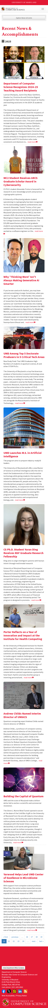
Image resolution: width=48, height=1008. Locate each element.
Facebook (3, 991)
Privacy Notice (21, 995)
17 (32, 937)
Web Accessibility (8, 995)
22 (14, 941)
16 (27, 937)
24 (23, 941)
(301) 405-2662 (17, 987)
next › (34, 941)
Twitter (9, 991)
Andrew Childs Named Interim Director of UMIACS (22, 715)
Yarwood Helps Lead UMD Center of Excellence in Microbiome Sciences (23, 878)
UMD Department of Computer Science (19, 9)
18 (37, 937)
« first (5, 937)
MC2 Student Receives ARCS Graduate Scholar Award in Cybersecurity (20, 181)
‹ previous (14, 937)
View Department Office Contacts (13, 968)
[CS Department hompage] (24, 1001)
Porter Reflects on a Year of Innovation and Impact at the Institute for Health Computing (22, 635)
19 (41, 937)
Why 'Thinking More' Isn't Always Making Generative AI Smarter (21, 280)
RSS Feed (25, 991)
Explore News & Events (24, 18)
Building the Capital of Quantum (23, 796)
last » (41, 941)
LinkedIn (20, 991)
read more (31, 142)
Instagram (14, 991)
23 (18, 941)
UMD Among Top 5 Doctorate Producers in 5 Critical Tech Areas (24, 355)
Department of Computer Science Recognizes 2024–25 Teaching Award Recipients (20, 87)
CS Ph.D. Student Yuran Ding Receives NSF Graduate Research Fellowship (23, 553)
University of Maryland (24, 2)
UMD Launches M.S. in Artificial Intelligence (22, 454)
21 (9, 941)
